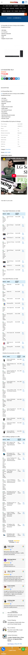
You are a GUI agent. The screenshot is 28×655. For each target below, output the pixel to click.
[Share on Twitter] (9, 78)
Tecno (3, 8)
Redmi (7, 8)
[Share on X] (7, 78)
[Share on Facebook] (4, 78)
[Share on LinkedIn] (16, 78)
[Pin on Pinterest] (14, 78)
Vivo (12, 11)
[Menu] (2, 2)
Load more (14, 611)
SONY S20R (7, 152)
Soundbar (15, 5)
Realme (9, 11)
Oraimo (16, 11)
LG (1, 93)
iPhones (17, 8)
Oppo (24, 8)
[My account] (23, 2)
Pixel (21, 8)
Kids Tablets (22, 11)
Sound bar (8, 149)
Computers (22, 5)
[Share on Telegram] (19, 78)
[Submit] (25, 14)
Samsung (12, 8)
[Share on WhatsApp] (2, 78)
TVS (4, 5)
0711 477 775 (18, 644)
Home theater (9, 5)
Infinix (4, 11)
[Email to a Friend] (11, 78)
